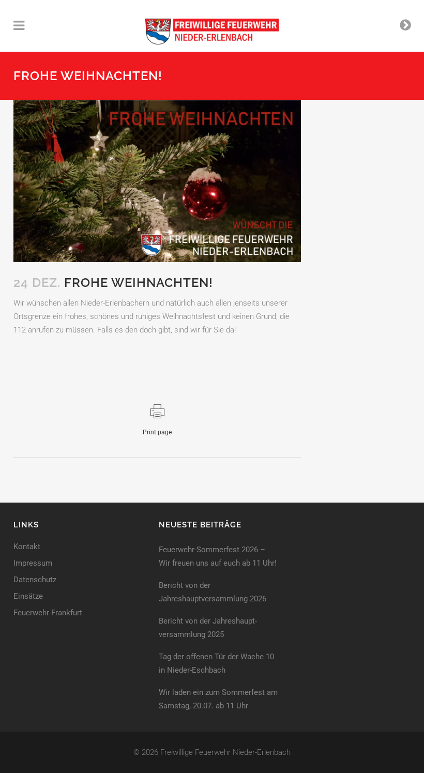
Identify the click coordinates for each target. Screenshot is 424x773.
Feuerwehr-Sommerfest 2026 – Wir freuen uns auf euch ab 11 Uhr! (218, 556)
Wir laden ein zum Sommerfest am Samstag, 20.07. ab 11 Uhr (218, 699)
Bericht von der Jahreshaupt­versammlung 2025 (208, 627)
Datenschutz (34, 580)
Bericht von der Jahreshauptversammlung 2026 (212, 592)
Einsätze (28, 596)
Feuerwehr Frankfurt (47, 613)
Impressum (32, 563)
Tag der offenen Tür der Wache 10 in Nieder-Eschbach (216, 663)
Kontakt (26, 547)
